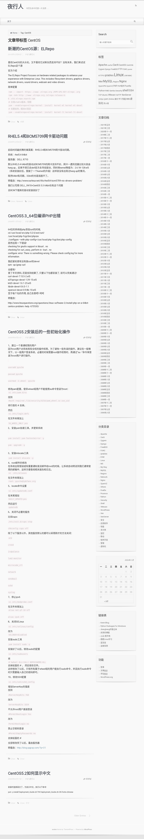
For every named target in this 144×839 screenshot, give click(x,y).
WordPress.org (107, 677)
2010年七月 (105, 307)
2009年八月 (105, 343)
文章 (104, 670)
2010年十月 (105, 297)
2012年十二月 (106, 254)
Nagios (116, 82)
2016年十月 (105, 165)
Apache (102, 64)
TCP (100, 95)
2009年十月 (105, 337)
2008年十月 (105, 376)
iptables (109, 75)
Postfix (128, 86)
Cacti (115, 64)
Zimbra (111, 99)
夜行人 (15, 6)
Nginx (123, 81)
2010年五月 (105, 313)
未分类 (103, 530)
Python (101, 90)
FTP (120, 69)
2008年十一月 (106, 373)
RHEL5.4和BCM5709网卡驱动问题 (38, 136)
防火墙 (106, 103)
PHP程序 (121, 86)
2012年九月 (105, 264)
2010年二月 (105, 323)
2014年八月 (105, 224)
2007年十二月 (106, 403)
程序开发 (104, 540)
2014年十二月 (106, 214)
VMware (111, 95)
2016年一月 (105, 194)
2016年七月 (105, 174)
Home (15, 32)
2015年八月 (105, 211)
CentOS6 (129, 65)
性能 (124, 99)
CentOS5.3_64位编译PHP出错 (34, 216)
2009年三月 (105, 360)
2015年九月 (105, 207)
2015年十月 (105, 204)
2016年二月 (105, 191)
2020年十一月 (106, 131)
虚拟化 (103, 546)
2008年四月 (105, 393)
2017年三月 (105, 151)
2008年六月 (105, 386)
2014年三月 (105, 227)
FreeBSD (114, 69)
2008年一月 (105, 399)
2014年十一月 (106, 217)
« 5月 (106, 601)
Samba (112, 91)
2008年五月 (105, 389)
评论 (104, 674)
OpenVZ (109, 86)
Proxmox (104, 493)
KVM (102, 457)
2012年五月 (105, 270)
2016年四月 (105, 184)
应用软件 (104, 523)
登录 (102, 667)
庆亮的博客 (105, 633)
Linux (13, 121)
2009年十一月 (106, 333)
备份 (116, 99)
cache (109, 65)
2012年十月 (105, 261)
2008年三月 (105, 396)
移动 (102, 536)
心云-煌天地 (105, 636)
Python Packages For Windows (113, 626)
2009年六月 (105, 350)
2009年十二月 (106, 330)
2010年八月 (105, 303)
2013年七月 (105, 234)
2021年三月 (105, 128)
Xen (102, 513)
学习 (120, 99)
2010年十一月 (106, 294)
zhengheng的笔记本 (109, 629)
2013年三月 (105, 247)
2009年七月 (105, 346)
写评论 (88, 141)
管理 (102, 543)
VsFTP (118, 95)
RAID (107, 91)
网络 (128, 99)
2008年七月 (105, 383)
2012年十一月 (106, 257)
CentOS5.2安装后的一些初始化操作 (39, 332)
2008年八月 (105, 380)
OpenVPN (102, 86)
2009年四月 (105, 356)
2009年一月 (105, 366)
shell (125, 90)
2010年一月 (105, 327)
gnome (130, 69)
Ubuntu (105, 95)
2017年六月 (105, 145)
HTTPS (101, 75)
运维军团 (104, 646)
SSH (131, 90)
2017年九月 (105, 141)
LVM (126, 76)
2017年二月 (105, 155)
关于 (9, 21)
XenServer (126, 95)
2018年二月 (105, 135)
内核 (22, 121)
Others (103, 487)
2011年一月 (105, 287)
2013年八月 (105, 231)
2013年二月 (105, 250)
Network (19, 201)
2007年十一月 (106, 406)
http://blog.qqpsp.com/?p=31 (31, 747)
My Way (104, 467)
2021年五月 (105, 125)
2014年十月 (105, 221)
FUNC (124, 69)
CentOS (122, 65)
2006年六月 (105, 413)
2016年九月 (105, 168)
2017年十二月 (106, 138)
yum (106, 99)
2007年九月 (105, 409)
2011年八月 (105, 280)
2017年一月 (105, 158)
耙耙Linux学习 (106, 639)
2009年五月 (105, 353)
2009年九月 (105, 340)
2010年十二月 (106, 290)
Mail (100, 81)
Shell (102, 503)
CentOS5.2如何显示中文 (29, 773)
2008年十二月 (106, 370)
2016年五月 (105, 181)
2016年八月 (105, 171)
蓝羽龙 (103, 643)
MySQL (108, 81)
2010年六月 (105, 310)
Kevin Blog (105, 623)
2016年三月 (105, 188)
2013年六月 (105, 237)
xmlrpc (101, 99)
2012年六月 (105, 267)
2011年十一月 (106, 274)
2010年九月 (105, 300)
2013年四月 (105, 244)
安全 (102, 520)
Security (118, 91)
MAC (130, 75)
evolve (54, 829)
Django (108, 69)
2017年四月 (105, 148)
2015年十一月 (106, 201)
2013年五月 (105, 241)
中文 (27, 803)
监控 (102, 533)
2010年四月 (105, 317)
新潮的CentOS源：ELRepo (31, 49)
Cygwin (101, 69)
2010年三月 (105, 320)
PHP (115, 86)
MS (102, 464)
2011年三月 (105, 284)
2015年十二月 (106, 198)
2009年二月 (105, 363)
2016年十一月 (106, 161)
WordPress (105, 510)
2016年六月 (105, 178)
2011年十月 (105, 277)
